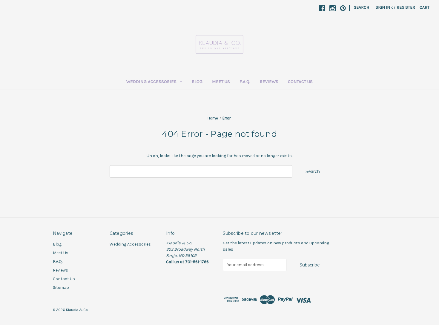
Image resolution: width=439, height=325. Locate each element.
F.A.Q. (245, 81)
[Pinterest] (343, 8)
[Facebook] (322, 8)
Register (406, 7)
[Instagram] (332, 8)
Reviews (269, 81)
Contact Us (300, 81)
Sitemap (61, 287)
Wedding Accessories (151, 81)
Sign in (383, 7)
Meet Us (221, 81)
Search (361, 7)
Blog (197, 81)
